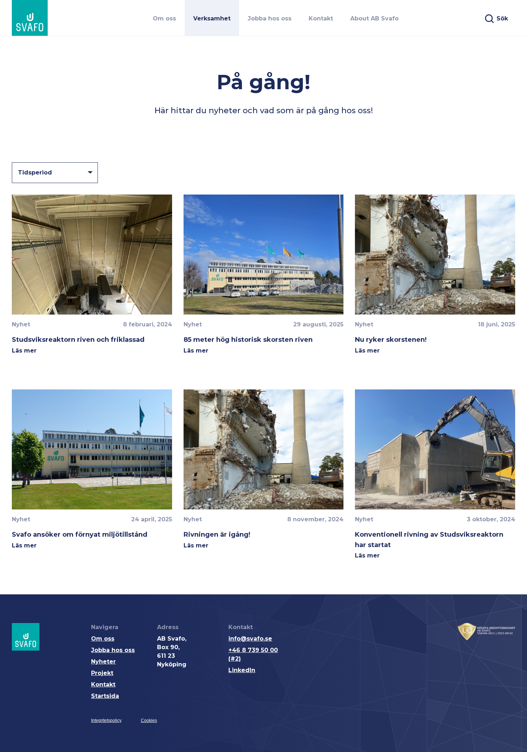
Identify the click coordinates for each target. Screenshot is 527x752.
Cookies (149, 720)
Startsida (105, 696)
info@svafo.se (250, 638)
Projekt (102, 673)
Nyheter (103, 661)
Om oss (102, 638)
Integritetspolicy (106, 720)
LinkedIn (241, 670)
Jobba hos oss (113, 650)
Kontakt (103, 684)
